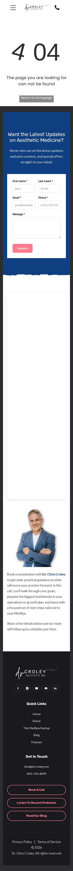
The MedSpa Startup (36, 728)
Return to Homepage (36, 98)
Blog (37, 735)
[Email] (36, 688)
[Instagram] (27, 688)
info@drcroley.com (36, 766)
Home (37, 714)
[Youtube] (45, 688)
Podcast (36, 742)
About (36, 721)
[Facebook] (17, 688)
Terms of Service (49, 842)
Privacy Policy (22, 842)
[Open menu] (13, 8)
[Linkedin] (55, 688)
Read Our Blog (36, 815)
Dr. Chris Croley (53, 574)
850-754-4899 (36, 773)
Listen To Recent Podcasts (36, 802)
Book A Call (36, 790)
